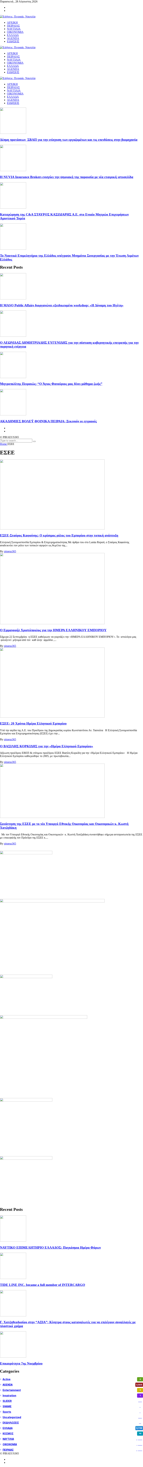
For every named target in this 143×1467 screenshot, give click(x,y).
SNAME (72, 1406)
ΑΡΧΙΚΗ (12, 84)
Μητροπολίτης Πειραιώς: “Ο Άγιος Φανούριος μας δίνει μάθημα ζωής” (51, 384)
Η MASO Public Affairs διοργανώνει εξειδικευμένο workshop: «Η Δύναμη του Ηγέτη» (61, 305)
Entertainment (72, 1390)
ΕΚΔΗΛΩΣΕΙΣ (72, 1422)
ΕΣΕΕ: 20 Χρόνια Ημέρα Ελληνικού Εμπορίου (33, 723)
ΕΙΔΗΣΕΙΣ (13, 103)
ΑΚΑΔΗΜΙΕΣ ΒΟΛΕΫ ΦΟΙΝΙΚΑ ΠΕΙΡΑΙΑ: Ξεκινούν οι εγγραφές (48, 421)
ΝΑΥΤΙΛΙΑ (14, 90)
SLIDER (72, 1400)
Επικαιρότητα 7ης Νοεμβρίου (21, 1363)
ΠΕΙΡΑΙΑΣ (13, 87)
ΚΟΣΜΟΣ (72, 1433)
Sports (72, 1411)
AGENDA (13, 99)
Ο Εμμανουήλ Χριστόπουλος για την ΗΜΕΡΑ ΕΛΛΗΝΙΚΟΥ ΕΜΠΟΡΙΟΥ (53, 630)
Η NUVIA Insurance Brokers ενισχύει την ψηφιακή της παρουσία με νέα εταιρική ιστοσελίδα (66, 177)
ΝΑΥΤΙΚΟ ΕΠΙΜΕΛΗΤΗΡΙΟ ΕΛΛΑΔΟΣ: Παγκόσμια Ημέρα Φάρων (50, 1247)
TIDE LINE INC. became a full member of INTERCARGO (42, 1285)
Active (72, 1379)
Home (3, 443)
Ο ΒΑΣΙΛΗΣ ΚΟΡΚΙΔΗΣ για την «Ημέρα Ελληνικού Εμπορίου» (46, 746)
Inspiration (72, 1395)
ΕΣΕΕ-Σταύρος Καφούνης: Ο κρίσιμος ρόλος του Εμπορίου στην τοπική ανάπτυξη (59, 535)
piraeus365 (10, 551)
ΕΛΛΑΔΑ (13, 96)
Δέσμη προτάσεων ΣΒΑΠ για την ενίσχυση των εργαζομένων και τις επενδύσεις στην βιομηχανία (68, 139)
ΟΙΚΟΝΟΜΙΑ (15, 93)
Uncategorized (72, 1417)
